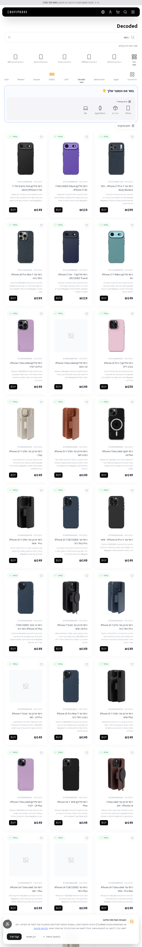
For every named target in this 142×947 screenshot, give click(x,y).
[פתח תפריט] (133, 12)
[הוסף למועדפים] (132, 137)
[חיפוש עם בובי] (125, 12)
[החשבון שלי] (110, 12)
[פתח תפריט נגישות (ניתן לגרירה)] (7, 924)
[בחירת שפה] (103, 12)
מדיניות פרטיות (41, 928)
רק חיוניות (31, 936)
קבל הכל (14, 936)
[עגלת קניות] (117, 12)
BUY (103, 210)
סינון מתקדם (124, 125)
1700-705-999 (50, 2)
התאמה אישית (53, 936)
